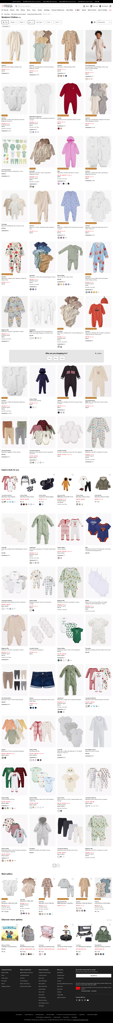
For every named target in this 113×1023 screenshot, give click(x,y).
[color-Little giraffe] (36, 462)
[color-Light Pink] (38, 132)
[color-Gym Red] (59, 128)
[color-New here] (36, 807)
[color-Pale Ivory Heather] (61, 184)
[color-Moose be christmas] (8, 861)
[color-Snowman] (61, 558)
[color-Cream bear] (36, 407)
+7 (70, 284)
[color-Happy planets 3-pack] (5, 861)
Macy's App (41, 978)
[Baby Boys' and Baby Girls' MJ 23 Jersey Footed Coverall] (70, 381)
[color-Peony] (63, 284)
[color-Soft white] (31, 338)
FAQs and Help (5, 972)
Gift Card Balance (24, 980)
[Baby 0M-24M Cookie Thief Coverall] (98, 381)
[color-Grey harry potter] (61, 811)
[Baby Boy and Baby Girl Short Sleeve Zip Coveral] (98, 630)
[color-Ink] (61, 712)
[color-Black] (68, 184)
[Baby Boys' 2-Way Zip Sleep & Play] (70, 46)
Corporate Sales (60, 975)
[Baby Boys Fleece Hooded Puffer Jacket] (103, 483)
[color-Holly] (33, 760)
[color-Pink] (61, 238)
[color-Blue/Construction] (66, 76)
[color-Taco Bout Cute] (42, 914)
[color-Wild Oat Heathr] (87, 79)
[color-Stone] (33, 186)
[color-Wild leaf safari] (38, 807)
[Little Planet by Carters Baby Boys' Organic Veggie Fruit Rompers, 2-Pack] (103, 887)
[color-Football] (33, 610)
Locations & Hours (43, 975)
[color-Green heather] (3, 758)
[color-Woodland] (31, 610)
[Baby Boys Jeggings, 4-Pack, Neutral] (15, 432)
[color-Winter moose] (77, 504)
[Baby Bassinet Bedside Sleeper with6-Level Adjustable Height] (47, 933)
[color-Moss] (59, 712)
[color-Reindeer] (59, 558)
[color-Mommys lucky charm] (59, 660)
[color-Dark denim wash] (36, 708)
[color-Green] (63, 238)
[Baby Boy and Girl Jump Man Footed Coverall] (70, 98)
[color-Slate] (36, 338)
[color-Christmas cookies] (3, 502)
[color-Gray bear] (33, 407)
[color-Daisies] (38, 563)
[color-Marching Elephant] (96, 806)
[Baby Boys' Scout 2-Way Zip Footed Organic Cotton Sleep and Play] (98, 257)
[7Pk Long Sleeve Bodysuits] (43, 630)
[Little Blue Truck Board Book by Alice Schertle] (10, 933)
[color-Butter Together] (87, 292)
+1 (98, 805)
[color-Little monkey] (63, 660)
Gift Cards (22, 978)
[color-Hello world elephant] (41, 807)
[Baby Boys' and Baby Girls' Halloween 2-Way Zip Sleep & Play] (15, 257)
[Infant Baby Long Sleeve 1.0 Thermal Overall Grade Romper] (43, 529)
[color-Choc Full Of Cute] (91, 292)
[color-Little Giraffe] (5, 609)
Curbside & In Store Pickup (44, 972)
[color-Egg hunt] (31, 807)
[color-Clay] (31, 954)
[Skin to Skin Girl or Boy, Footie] (70, 257)
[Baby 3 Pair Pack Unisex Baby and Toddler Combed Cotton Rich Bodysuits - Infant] (98, 582)
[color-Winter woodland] (33, 462)
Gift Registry (41, 1005)
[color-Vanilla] (63, 712)
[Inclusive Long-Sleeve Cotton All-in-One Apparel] (70, 432)
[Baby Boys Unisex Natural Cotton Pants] (70, 830)
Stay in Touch (42, 992)
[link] (15, 69)
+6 (14, 501)
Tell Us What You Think (44, 1003)
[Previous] (3, 46)
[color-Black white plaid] (21, 504)
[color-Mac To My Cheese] (94, 292)
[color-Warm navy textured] (103, 954)
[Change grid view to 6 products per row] (94, 22)
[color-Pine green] (96, 954)
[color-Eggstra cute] (10, 808)
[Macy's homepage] (2, 14)
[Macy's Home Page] (7, 6)
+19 (43, 462)
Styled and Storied (61, 997)
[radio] (58, 76)
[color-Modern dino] (68, 660)
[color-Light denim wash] (33, 708)
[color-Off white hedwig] (59, 811)
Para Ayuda (4, 980)
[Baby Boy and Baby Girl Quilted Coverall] (43, 830)
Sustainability (60, 994)
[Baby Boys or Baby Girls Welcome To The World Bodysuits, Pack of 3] (70, 731)
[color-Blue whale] (41, 462)
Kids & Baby (7, 14)
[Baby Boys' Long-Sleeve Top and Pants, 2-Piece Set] (65, 887)
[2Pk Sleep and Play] (43, 731)
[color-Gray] (3, 609)
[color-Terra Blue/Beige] (31, 289)
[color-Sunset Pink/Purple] (26, 913)
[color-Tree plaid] (31, 462)
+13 (15, 860)
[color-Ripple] (68, 284)
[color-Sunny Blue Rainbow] (47, 914)
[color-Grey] (45, 954)
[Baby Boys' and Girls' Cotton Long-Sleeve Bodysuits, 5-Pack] (43, 152)
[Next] (25, 46)
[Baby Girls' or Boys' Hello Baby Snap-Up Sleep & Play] (43, 206)
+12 (33, 504)
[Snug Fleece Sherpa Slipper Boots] (47, 483)
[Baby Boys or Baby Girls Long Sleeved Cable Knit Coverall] (43, 98)
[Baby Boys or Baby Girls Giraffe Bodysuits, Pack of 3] (15, 529)
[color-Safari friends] (66, 660)
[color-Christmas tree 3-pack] (13, 861)
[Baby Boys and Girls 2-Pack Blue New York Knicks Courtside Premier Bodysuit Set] (98, 529)
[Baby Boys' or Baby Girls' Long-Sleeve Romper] (70, 680)
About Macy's (60, 972)
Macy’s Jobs (60, 986)
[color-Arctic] (38, 462)
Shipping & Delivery (6, 986)
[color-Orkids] (89, 292)
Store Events (41, 994)
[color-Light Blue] (36, 132)
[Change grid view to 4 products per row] (92, 22)
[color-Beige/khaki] (42, 954)
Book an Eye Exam (43, 1000)
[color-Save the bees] (10, 502)
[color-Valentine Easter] (8, 808)
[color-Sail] (66, 238)
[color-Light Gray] (33, 132)
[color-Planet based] (13, 609)
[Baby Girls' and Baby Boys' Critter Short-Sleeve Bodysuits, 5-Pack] (43, 46)
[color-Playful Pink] (59, 184)
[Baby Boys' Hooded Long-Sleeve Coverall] (70, 152)
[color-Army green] (24, 954)
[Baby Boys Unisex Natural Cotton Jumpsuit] (98, 780)
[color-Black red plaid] (24, 504)
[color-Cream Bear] (29, 504)
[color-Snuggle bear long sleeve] (80, 504)
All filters (99, 353)
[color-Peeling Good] (96, 292)
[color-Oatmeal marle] (33, 563)
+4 (98, 292)
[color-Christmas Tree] (36, 760)
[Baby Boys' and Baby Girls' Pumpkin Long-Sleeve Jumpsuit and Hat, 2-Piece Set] (98, 312)
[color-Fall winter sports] (10, 861)
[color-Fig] (66, 284)
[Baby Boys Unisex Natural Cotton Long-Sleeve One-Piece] (43, 432)
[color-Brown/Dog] (59, 76)
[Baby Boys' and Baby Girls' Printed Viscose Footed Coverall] (70, 206)
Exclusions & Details (85, 990)
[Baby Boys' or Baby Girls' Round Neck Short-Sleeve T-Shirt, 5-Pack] (28, 887)
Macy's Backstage (43, 980)
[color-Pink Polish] (91, 79)
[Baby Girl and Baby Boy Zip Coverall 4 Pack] (15, 206)
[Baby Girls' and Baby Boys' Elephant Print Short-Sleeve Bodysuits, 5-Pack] (98, 98)
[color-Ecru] (33, 338)
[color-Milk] (59, 857)
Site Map (59, 992)
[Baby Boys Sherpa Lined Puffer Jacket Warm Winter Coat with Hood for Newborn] (103, 933)
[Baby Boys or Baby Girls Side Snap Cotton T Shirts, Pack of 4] (98, 206)
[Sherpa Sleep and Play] (43, 381)
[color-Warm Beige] (98, 954)
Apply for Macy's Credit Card (26, 972)
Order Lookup (5, 978)
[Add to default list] (54, 475)
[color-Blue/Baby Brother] (63, 76)
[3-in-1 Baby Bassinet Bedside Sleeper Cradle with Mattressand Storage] (84, 933)
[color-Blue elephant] (31, 504)
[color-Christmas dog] (13, 808)
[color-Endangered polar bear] (5, 502)
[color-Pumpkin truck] (41, 760)
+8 (33, 954)
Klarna (3, 975)
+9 (14, 608)
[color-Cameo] (41, 338)
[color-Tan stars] (5, 758)
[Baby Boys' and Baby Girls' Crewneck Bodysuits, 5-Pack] (70, 312)
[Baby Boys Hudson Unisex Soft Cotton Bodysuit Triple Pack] (43, 780)
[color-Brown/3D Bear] (61, 76)
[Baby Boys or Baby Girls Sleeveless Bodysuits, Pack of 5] (15, 381)
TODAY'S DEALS (16, 1)
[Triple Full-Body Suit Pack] (15, 780)
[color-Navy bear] (31, 407)
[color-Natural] (31, 186)
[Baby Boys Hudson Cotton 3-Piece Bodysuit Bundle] (70, 630)
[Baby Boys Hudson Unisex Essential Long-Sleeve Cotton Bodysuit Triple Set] (15, 830)
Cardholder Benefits (24, 975)
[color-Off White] (31, 132)
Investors (59, 980)
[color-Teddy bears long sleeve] (82, 504)
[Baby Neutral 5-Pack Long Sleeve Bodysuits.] (15, 731)
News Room (60, 989)
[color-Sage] (38, 338)
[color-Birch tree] (91, 806)
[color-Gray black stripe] (61, 857)
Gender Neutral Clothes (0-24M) (34, 14)
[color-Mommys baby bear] (61, 660)
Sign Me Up (93, 975)
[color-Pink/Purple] (36, 289)
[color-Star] (63, 857)
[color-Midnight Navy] (63, 184)
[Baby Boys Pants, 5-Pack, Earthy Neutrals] (15, 680)
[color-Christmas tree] (3, 808)
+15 (43, 807)
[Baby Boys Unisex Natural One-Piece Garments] (15, 582)
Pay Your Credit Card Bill (25, 986)
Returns (3, 983)
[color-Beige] (26, 954)
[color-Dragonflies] (36, 563)
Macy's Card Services (25, 983)
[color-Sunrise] (61, 284)
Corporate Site (60, 978)
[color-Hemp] (61, 128)
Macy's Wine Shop (43, 986)
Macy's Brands (42, 983)
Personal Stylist (42, 989)
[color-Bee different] (8, 502)
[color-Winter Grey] (101, 954)
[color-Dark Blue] (31, 708)
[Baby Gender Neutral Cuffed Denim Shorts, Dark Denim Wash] (43, 680)
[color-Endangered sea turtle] (13, 502)
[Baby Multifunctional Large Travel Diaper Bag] (28, 933)
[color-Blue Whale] (8, 609)
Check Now (93, 990)
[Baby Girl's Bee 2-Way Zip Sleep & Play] (15, 46)
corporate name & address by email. (80, 1019)
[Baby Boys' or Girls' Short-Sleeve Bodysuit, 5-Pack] (43, 257)
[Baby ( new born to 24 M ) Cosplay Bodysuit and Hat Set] (70, 780)
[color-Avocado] (59, 284)
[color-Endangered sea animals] (10, 609)
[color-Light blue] (42, 504)
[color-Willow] (31, 563)
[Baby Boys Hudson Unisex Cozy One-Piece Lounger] (43, 582)
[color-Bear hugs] (33, 807)
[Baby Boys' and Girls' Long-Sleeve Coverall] (15, 312)
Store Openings (42, 997)
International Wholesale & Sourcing (65, 983)
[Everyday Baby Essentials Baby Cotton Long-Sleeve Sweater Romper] (98, 46)
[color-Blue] (59, 238)
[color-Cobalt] (66, 184)
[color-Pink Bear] (26, 504)
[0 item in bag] (110, 6)
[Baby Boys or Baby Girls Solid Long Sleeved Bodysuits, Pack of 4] (98, 152)
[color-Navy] (40, 504)
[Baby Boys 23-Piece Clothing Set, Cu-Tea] (15, 152)
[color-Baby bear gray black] (5, 808)
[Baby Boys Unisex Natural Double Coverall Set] (10, 483)
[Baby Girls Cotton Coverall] (98, 731)
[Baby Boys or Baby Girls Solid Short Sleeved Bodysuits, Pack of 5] (15, 98)
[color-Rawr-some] (45, 914)
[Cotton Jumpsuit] (70, 529)
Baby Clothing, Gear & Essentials (18, 14)
